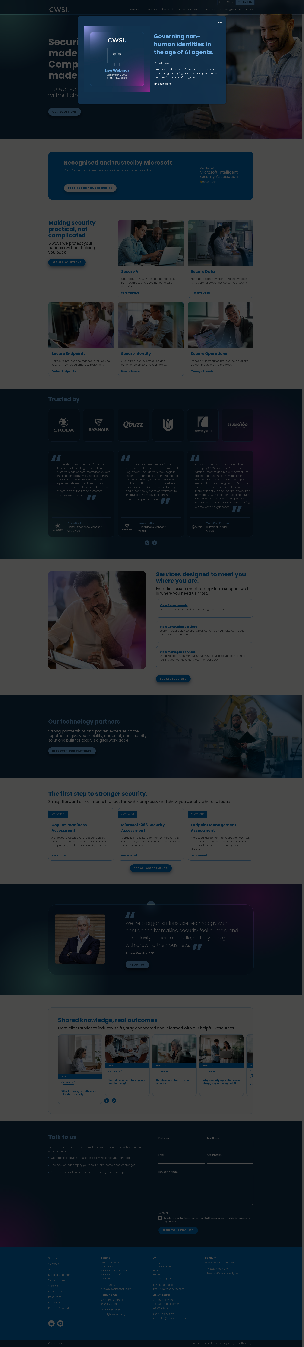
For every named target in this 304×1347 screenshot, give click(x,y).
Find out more (162, 84)
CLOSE (220, 22)
